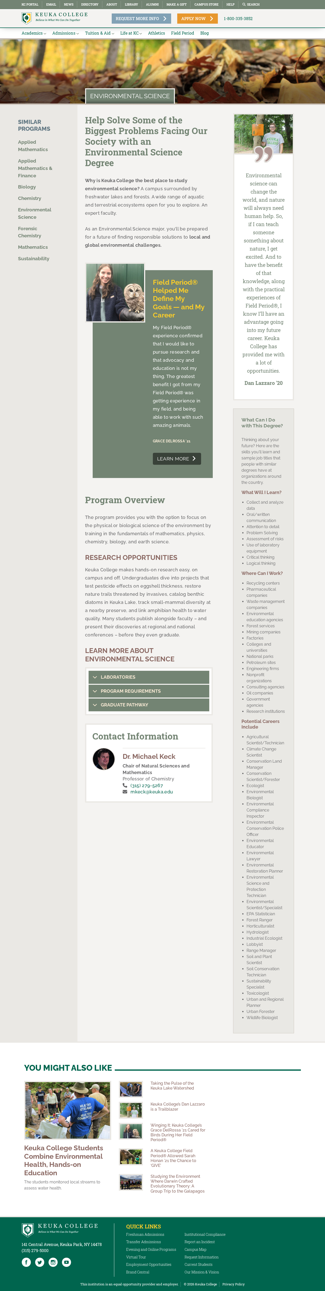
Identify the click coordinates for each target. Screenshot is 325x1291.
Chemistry (29, 198)
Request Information (202, 1257)
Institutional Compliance (205, 1234)
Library (131, 4)
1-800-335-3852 (238, 18)
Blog (204, 33)
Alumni (152, 4)
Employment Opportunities (148, 1264)
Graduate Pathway (124, 704)
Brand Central (137, 1272)
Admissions (63, 33)
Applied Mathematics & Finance (35, 168)
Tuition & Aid (98, 33)
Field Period (182, 33)
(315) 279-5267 (147, 785)
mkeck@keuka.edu (152, 791)
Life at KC (129, 33)
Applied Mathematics (33, 145)
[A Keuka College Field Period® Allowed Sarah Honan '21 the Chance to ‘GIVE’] (131, 1156)
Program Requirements (130, 691)
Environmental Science (34, 213)
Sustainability (33, 258)
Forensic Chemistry (29, 231)
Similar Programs (34, 125)
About (111, 4)
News (68, 4)
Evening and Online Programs (151, 1249)
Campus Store (206, 4)
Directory (90, 4)
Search (253, 4)
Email (51, 4)
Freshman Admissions (145, 1234)
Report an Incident (200, 1241)
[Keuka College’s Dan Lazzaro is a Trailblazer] (131, 1110)
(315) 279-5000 (35, 1250)
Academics (32, 33)
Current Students (199, 1264)
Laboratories (117, 677)
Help (230, 4)
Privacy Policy (233, 1284)
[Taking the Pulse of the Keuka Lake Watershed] (131, 1089)
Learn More (173, 458)
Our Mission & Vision (202, 1272)
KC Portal (30, 4)
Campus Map (195, 1249)
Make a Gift (177, 4)
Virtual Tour (136, 1257)
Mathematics (33, 247)
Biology (27, 187)
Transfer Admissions (143, 1241)
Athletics (156, 33)
